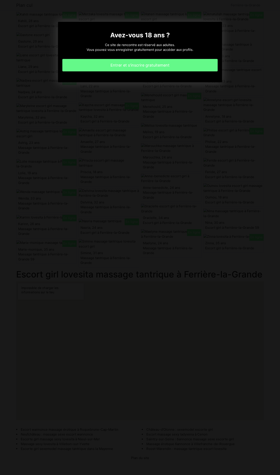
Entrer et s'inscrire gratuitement (140, 65)
